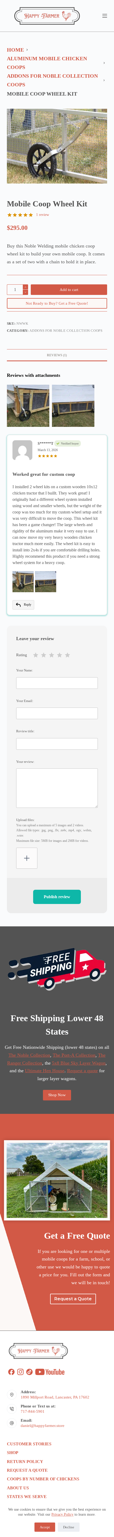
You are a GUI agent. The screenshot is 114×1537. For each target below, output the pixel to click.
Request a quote (82, 1070)
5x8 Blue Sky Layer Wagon (79, 1063)
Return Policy (25, 1461)
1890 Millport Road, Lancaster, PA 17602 (55, 1397)
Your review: (25, 762)
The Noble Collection (29, 1055)
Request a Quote (27, 1470)
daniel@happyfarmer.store (42, 1426)
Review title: (25, 731)
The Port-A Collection (74, 1055)
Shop (12, 1452)
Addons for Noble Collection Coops (65, 331)
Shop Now (57, 1095)
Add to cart (69, 290)
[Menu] (104, 15)
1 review (42, 215)
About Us (18, 1488)
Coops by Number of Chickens (43, 1479)
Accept (45, 1527)
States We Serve (27, 1496)
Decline (68, 1527)
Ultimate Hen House (44, 1070)
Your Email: (24, 701)
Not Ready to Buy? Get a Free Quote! (57, 303)
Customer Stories (29, 1444)
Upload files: (54, 830)
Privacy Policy (62, 1514)
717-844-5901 (33, 1411)
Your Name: (24, 670)
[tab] (57, 355)
